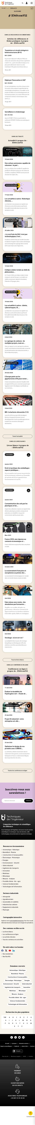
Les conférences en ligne (10, 934)
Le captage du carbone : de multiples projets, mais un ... (15, 342)
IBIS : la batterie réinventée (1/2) (17, 412)
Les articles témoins (9, 937)
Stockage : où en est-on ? (14, 638)
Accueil (4, 8)
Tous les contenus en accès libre (13, 940)
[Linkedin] (14, 951)
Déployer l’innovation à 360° (15, 80)
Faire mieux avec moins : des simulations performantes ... (15, 603)
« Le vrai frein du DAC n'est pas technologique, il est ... (16, 235)
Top (5, 1017)
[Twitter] (6, 951)
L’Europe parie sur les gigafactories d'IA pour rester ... (16, 378)
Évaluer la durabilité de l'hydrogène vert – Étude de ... (16, 693)
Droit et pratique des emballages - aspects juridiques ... (17, 469)
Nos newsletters (8, 954)
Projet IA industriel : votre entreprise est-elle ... (14, 720)
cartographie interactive (17, 920)
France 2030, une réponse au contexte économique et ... (15, 540)
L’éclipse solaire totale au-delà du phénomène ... (17, 271)
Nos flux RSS (6, 956)
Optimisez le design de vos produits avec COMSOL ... (15, 747)
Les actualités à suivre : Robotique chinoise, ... (17, 200)
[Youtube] (10, 951)
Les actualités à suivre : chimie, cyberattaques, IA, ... (16, 307)
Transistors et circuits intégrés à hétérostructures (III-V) (16, 51)
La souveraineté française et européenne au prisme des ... (15, 572)
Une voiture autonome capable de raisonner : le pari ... (17, 164)
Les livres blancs (8, 932)
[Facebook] (2, 951)
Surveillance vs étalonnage (15, 112)
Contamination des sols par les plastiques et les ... (16, 505)
